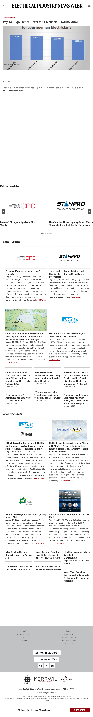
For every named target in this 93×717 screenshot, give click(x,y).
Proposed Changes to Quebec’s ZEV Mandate (17, 224)
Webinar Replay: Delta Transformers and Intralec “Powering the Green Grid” (47, 395)
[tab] (42, 233)
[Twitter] (46, 665)
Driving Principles (23, 634)
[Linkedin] (52, 665)
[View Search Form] (4, 5)
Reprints (69, 631)
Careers (24, 641)
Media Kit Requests (69, 641)
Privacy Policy (69, 634)
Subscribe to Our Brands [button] (47, 653)
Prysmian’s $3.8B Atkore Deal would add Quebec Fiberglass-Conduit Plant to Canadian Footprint (76, 399)
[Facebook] (40, 665)
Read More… (40, 300)
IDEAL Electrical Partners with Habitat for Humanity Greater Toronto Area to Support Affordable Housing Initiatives (25, 446)
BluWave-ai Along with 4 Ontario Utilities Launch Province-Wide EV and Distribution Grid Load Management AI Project (76, 378)
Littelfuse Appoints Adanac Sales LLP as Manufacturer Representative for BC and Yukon (77, 558)
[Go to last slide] (3, 211)
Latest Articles (9, 18)
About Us (23, 631)
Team (24, 637)
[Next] (89, 211)
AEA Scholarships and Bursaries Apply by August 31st (26, 516)
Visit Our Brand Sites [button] (46, 659)
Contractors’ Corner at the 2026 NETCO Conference (69, 516)
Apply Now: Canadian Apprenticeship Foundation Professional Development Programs (77, 576)
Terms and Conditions (69, 637)
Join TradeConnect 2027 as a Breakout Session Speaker (47, 568)
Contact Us (69, 644)
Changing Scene (12, 414)
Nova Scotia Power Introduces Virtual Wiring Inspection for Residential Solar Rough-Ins (47, 376)
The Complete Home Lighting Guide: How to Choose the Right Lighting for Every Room (71, 224)
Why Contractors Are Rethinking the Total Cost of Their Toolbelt (67, 335)
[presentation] (22, 205)
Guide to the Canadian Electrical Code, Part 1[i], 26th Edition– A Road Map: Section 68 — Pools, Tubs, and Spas (24, 336)
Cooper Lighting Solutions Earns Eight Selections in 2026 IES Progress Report (47, 555)
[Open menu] (89, 6)
